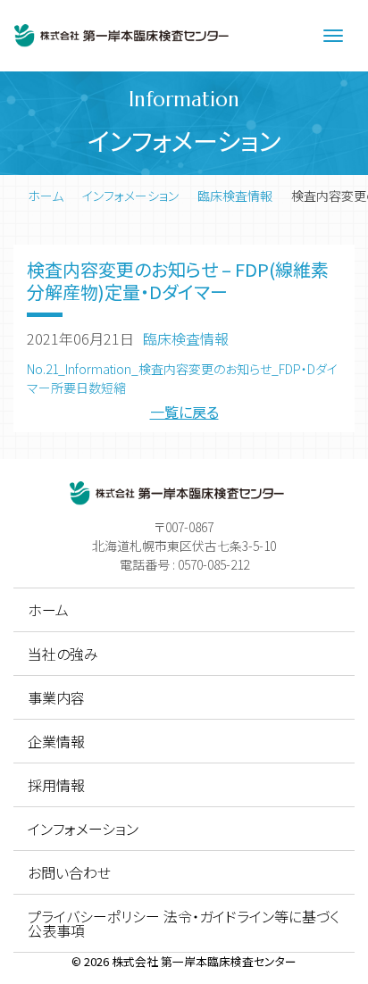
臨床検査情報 (234, 195)
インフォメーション (130, 195)
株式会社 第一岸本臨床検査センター (204, 961)
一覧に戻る (184, 411)
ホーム (45, 195)
